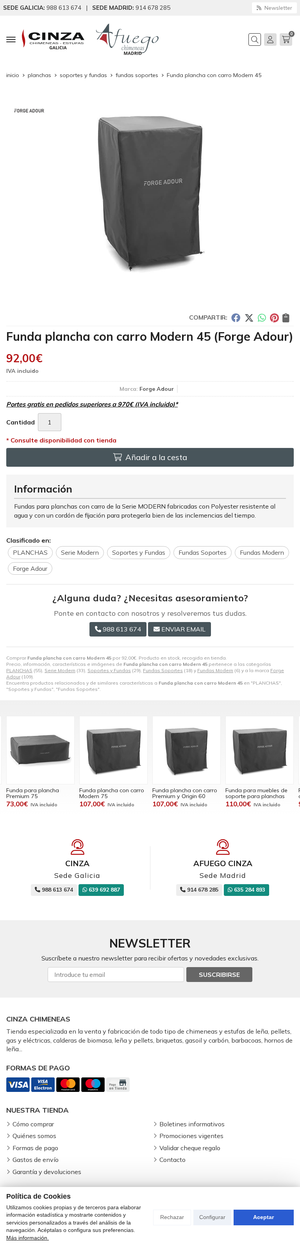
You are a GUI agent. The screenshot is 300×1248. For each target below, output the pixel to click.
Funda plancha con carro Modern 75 (111, 793)
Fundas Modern (215, 670)
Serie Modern (60, 670)
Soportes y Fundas (109, 670)
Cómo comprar (33, 1124)
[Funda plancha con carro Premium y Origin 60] (186, 750)
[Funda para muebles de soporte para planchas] (259, 750)
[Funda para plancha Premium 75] (40, 750)
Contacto (172, 1159)
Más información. (27, 1238)
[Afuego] (127, 39)
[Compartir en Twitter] (249, 317)
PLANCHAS (19, 670)
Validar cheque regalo (189, 1148)
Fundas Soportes (163, 670)
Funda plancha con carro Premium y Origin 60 (184, 793)
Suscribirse (219, 974)
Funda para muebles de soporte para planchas (256, 793)
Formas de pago (35, 1148)
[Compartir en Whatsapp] (262, 317)
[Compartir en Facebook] (235, 317)
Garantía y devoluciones (46, 1172)
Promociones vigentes (191, 1136)
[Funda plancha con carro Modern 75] (113, 750)
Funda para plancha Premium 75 (32, 793)
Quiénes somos (34, 1136)
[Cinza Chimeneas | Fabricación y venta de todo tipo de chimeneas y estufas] (53, 39)
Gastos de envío (35, 1159)
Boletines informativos (192, 1124)
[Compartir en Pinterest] (274, 317)
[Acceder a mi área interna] (270, 39)
